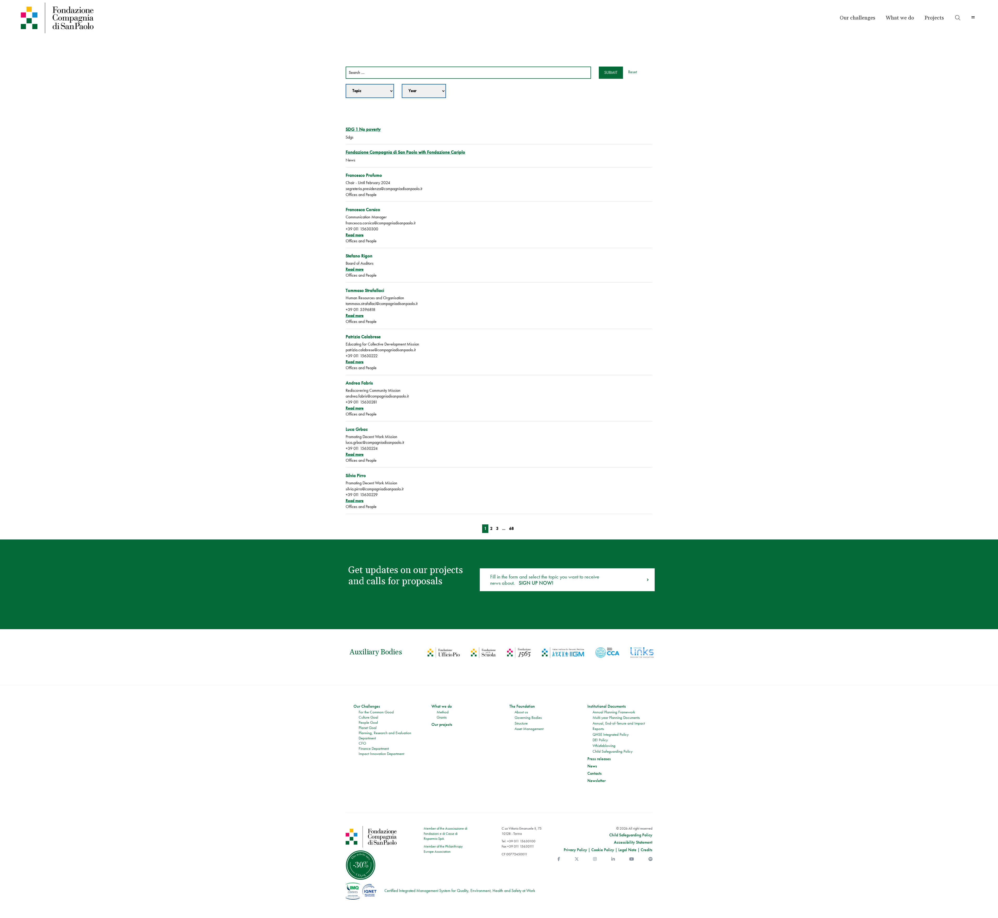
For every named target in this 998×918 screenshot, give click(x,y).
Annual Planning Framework (614, 712)
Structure (521, 723)
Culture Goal (368, 717)
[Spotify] (650, 859)
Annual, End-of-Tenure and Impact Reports (619, 726)
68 (511, 528)
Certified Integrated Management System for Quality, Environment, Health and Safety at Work (459, 890)
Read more (355, 235)
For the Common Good (376, 712)
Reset (632, 72)
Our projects (441, 724)
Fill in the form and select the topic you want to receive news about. (544, 579)
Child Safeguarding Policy (613, 751)
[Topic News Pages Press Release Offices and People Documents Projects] (370, 91)
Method (443, 712)
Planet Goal (368, 727)
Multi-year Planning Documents (616, 717)
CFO (362, 743)
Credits (646, 849)
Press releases (599, 758)
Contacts (594, 773)
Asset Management (529, 728)
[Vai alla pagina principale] (138, 18)
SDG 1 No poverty (363, 129)
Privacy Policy (575, 849)
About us (521, 712)
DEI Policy (600, 740)
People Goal (368, 722)
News (592, 766)
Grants (442, 717)
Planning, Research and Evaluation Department (385, 735)
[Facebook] (558, 859)
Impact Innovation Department (381, 753)
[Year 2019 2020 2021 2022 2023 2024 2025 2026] (424, 91)
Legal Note (627, 849)
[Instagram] (595, 859)
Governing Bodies (528, 717)
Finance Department (374, 748)
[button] (858, 18)
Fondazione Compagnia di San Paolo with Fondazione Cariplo (405, 152)
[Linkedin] (613, 859)
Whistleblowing (604, 745)
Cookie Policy (602, 849)
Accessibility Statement (633, 842)
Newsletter (596, 780)
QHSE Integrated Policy (611, 734)
